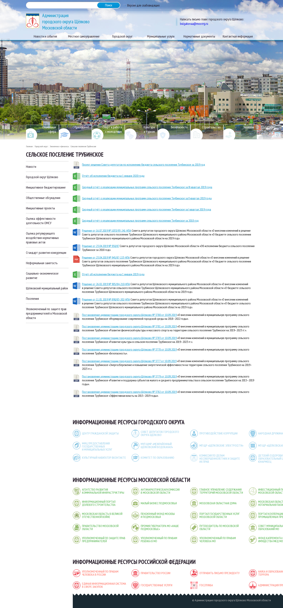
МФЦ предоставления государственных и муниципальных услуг (97, 446)
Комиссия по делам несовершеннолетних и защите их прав (219, 458)
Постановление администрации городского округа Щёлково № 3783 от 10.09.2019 (129, 338)
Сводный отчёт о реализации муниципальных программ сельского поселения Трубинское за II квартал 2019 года (147, 198)
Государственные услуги (156, 585)
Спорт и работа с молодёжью (112, 129)
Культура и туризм (149, 129)
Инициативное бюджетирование (46, 187)
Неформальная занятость (42, 263)
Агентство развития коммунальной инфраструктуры (103, 491)
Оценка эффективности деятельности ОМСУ (40, 220)
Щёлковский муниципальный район (47, 288)
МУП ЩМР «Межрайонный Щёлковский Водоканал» (157, 445)
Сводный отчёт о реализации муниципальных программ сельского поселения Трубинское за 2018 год (140, 220)
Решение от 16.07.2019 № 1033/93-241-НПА (106, 230)
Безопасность (179, 127)
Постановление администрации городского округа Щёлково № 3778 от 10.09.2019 (129, 349)
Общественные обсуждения (43, 197)
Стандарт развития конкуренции (46, 252)
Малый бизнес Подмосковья (159, 503)
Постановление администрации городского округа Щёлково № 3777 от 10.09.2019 (129, 361)
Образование (81, 127)
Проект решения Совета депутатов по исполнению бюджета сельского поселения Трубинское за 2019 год (143, 164)
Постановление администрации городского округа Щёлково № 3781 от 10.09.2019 (129, 326)
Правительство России (155, 573)
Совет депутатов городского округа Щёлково (160, 433)
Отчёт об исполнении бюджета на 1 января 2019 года (113, 274)
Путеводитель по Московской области (219, 527)
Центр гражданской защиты (100, 433)
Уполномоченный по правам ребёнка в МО (159, 539)
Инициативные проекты (40, 208)
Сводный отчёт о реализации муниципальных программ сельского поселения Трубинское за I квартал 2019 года (146, 209)
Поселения (32, 298)
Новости (31, 166)
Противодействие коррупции (218, 433)
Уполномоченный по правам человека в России (100, 573)
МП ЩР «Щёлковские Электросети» (221, 445)
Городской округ (41, 146)
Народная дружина (270, 433)
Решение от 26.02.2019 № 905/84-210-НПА (106, 284)
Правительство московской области (100, 527)
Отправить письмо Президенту (219, 573)
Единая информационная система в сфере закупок (104, 585)
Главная (29, 146)
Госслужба (206, 585)
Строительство (211, 127)
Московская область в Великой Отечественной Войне (102, 515)
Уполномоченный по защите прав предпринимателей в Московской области (46, 313)
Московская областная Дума (218, 503)
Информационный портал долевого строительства (99, 503)
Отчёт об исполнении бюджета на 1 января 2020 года (113, 176)
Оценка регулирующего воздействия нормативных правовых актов (42, 237)
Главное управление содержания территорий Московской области (221, 491)
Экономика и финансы (59, 146)
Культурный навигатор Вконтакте (104, 457)
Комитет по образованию (157, 457)
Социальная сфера (49, 129)
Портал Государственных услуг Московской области (219, 515)
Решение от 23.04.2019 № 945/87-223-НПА (106, 257)
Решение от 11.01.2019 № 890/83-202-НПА (106, 299)
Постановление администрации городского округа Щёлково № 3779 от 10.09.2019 (129, 376)
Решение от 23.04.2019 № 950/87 (100, 246)
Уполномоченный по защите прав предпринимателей (103, 539)
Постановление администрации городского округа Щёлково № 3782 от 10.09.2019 (129, 392)
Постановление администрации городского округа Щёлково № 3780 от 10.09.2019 (129, 315)
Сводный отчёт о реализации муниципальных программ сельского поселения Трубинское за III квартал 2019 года (147, 187)
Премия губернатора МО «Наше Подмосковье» (160, 527)
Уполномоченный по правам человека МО (217, 539)
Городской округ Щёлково (42, 177)
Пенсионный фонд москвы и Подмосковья (158, 515)
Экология (248, 127)
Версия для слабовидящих (143, 5)
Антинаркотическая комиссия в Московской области (160, 491)
